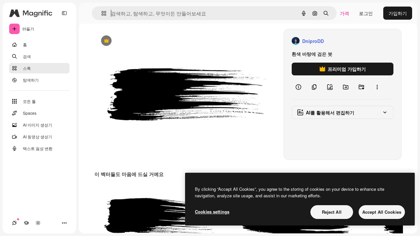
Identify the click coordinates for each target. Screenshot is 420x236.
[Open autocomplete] (101, 13)
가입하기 (397, 13)
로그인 (366, 13)
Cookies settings (212, 211)
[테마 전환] (38, 223)
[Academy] (26, 223)
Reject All (332, 212)
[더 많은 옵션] (377, 87)
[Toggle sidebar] (64, 13)
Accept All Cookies (381, 212)
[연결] (14, 223)
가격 (344, 13)
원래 (132, 41)
